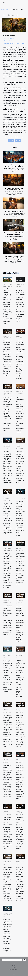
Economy (14, 963)
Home (2, 9)
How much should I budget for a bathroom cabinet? (14, 234)
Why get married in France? (14, 211)
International (14, 967)
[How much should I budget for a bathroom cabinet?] (13, 225)
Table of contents (9, 35)
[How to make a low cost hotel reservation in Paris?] (13, 180)
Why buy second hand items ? (20, 597)
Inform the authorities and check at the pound (13, 40)
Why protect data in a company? (20, 494)
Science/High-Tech (14, 970)
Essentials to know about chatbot (8, 910)
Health (14, 965)
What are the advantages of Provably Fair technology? (14, 165)
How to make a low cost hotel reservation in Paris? (14, 189)
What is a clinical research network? (20, 388)
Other (7, 9)
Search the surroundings (9, 38)
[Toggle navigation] (4, 2)
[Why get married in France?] (13, 203)
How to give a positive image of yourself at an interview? (14, 257)
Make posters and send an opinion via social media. (14, 43)
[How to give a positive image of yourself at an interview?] (13, 248)
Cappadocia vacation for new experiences (21, 442)
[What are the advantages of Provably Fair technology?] (13, 157)
